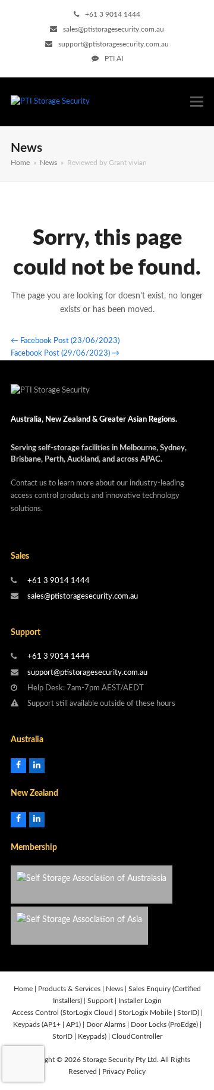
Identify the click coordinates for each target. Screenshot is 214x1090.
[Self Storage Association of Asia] (79, 926)
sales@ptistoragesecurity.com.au (113, 29)
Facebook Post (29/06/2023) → (65, 353)
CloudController (137, 1036)
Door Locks (148, 1024)
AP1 (72, 1024)
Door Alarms (105, 1024)
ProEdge (183, 1024)
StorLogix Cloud (87, 1012)
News (114, 988)
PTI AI (114, 58)
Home (23, 988)
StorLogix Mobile (145, 1012)
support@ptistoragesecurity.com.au (113, 44)
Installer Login (140, 1000)
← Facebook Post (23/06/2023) (65, 341)
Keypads (26, 1024)
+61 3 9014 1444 (112, 14)
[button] (196, 102)
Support (100, 1000)
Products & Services (69, 988)
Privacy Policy (124, 1071)
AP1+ (52, 1024)
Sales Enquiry (149, 988)
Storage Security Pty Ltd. (121, 1059)
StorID (187, 1012)
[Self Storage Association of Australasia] (91, 884)
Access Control (35, 1012)
